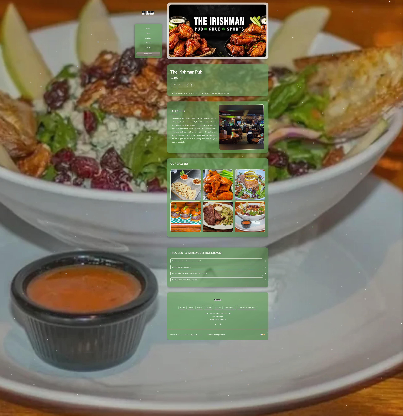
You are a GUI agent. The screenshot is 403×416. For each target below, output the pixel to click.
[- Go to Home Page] (148, 12)
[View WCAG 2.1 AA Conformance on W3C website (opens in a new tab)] (262, 334)
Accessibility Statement (246, 308)
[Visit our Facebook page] (187, 85)
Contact (148, 38)
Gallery (148, 48)
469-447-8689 (217, 316)
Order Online (148, 54)
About (148, 43)
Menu (148, 33)
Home (148, 28)
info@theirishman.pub (218, 319)
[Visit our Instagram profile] (191, 85)
